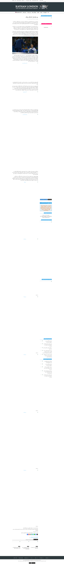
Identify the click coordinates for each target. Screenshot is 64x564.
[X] (43, 1)
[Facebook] (51, 1)
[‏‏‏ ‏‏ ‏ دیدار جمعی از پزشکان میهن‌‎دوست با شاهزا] (49, 46)
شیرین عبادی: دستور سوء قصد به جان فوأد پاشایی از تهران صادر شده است (48, 345)
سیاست (41, 12)
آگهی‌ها (13, 0)
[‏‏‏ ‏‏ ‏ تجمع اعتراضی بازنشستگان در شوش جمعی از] (49, 137)
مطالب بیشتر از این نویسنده (29, 539)
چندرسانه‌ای (24, 12)
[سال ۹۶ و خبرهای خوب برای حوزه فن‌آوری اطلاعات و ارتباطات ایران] (25, 544)
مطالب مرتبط (36, 539)
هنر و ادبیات (29, 12)
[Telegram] (45, 1)
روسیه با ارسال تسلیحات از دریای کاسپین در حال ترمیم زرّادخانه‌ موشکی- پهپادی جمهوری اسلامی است (47, 351)
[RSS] (47, 1)
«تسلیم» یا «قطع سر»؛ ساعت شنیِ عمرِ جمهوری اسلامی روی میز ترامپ (48, 368)
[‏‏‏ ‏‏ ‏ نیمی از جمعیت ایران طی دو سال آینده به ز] (43, 80)
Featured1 (37, 546)
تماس (15, 0)
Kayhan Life (19, 12)
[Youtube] (42, 1)
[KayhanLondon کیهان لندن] (32, 7)
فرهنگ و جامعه (34, 12)
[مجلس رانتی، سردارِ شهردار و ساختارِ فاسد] (34, 544)
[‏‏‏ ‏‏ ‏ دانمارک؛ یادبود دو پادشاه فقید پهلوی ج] (43, 34)
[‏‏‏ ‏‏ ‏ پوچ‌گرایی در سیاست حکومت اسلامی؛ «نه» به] (43, 163)
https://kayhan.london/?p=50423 (33, 537)
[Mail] (48, 1)
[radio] (37, 531)
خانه (48, 12)
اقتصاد (38, 12)
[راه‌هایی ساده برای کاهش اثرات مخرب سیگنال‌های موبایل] (16, 544)
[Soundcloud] (46, 1)
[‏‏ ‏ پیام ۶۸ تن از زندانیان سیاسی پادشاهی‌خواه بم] (49, 95)
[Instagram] (50, 1)
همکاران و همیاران (19, 0)
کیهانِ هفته (45, 12)
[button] (51, 12)
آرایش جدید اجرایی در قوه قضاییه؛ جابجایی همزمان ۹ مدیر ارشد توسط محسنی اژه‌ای (48, 355)
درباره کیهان (23, 0)
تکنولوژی (19, 546)
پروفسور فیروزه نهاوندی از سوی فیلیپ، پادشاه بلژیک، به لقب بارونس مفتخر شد (48, 372)
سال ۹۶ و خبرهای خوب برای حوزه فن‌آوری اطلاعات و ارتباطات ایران (25, 548)
